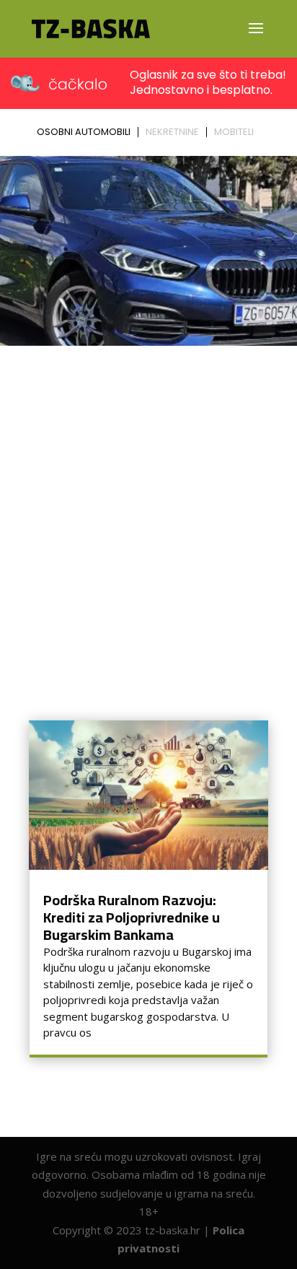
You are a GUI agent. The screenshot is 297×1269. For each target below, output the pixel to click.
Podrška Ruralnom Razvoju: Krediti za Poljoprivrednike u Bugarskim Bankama (131, 917)
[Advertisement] (148, 507)
